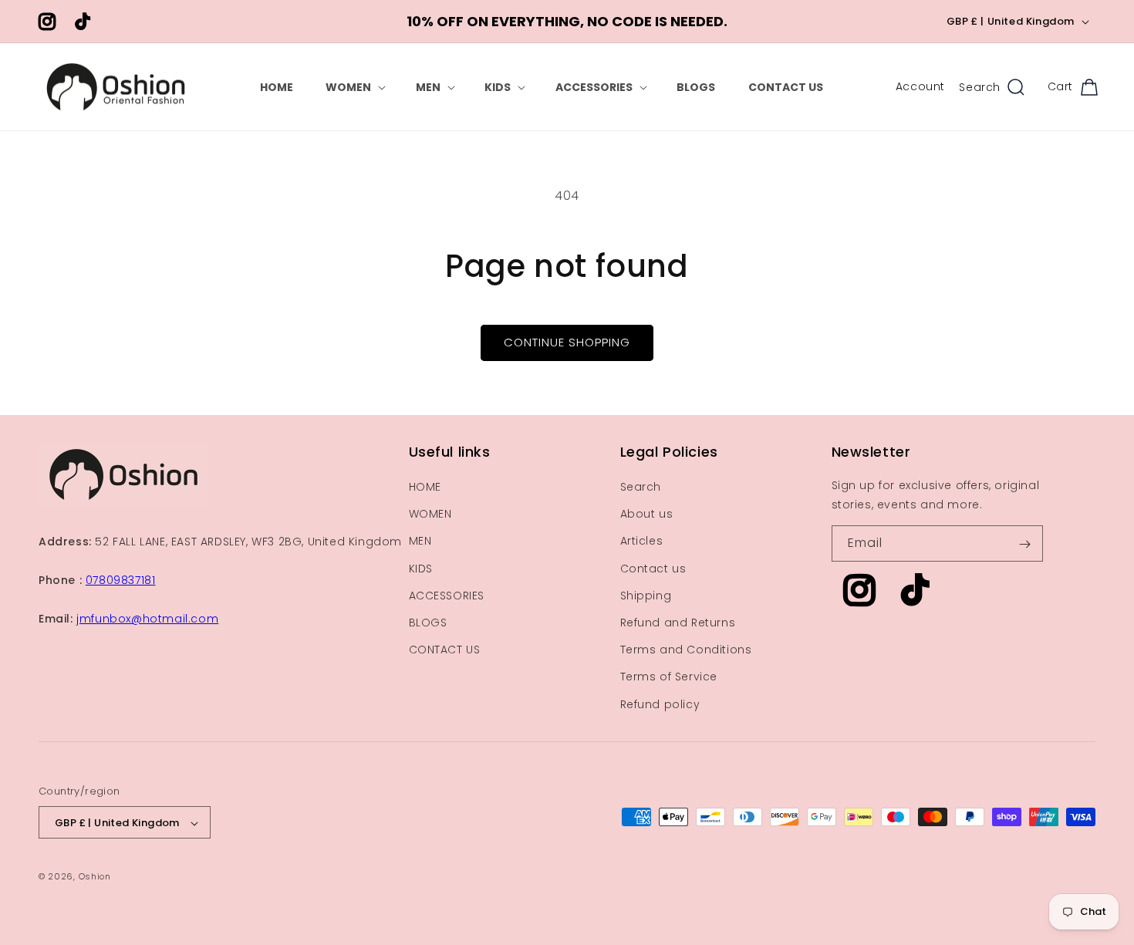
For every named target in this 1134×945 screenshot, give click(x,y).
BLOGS (428, 622)
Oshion (95, 877)
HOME (425, 486)
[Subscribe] (1025, 544)
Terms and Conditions (686, 650)
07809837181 (121, 580)
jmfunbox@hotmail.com (147, 619)
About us (646, 514)
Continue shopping (567, 342)
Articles (641, 541)
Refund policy (660, 704)
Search (641, 486)
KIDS (421, 568)
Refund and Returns (678, 622)
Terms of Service (669, 677)
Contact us (653, 568)
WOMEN (430, 514)
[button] (354, 87)
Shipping (646, 595)
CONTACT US (445, 650)
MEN (420, 541)
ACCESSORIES (447, 595)
